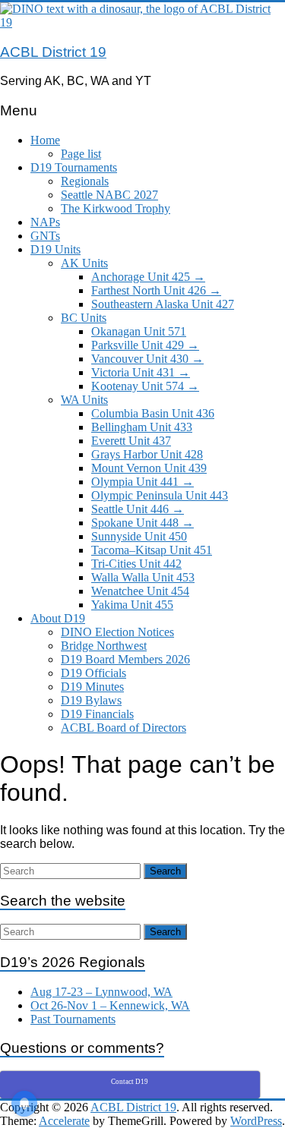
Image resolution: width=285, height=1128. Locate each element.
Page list (81, 153)
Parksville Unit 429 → (145, 345)
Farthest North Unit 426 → (156, 290)
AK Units (84, 263)
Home (45, 140)
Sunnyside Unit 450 (139, 536)
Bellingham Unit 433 (141, 427)
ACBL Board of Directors (123, 727)
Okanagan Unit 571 (138, 331)
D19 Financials (97, 713)
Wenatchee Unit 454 (140, 590)
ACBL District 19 (53, 52)
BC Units (83, 317)
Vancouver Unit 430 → (147, 358)
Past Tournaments (73, 1019)
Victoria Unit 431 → (140, 372)
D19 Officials (93, 672)
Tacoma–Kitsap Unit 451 (151, 550)
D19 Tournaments (73, 167)
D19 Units (55, 249)
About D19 (57, 618)
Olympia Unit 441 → (142, 481)
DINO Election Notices (117, 631)
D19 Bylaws (91, 700)
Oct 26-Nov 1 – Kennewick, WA (110, 1005)
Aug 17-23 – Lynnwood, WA (101, 991)
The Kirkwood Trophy (115, 208)
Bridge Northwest (104, 645)
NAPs (45, 222)
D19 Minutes (92, 686)
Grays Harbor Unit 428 (147, 454)
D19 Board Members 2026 (125, 659)
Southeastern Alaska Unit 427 (162, 304)
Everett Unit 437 (131, 440)
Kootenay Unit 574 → (145, 386)
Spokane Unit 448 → (142, 522)
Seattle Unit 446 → (137, 509)
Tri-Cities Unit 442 (136, 563)
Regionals (85, 181)
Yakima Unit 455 (132, 604)
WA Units (84, 399)
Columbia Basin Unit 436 (152, 413)
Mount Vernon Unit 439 (149, 468)
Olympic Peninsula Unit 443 (159, 495)
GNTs (45, 235)
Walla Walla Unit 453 (143, 577)
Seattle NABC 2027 (109, 194)
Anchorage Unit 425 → (148, 276)
